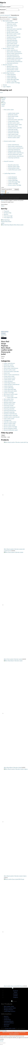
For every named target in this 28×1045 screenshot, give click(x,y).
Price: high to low (8, 217)
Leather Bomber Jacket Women (14, 61)
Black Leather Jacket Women (14, 52)
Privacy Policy (7, 1019)
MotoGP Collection (7, 65)
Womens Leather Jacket (10, 1008)
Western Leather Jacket (12, 47)
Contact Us (6, 1018)
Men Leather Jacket (7, 21)
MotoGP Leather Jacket (12, 68)
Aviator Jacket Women (12, 50)
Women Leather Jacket (8, 48)
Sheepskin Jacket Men (12, 42)
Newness (6, 214)
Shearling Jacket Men (12, 40)
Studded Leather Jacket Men (14, 37)
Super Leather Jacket (12, 43)
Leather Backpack (11, 74)
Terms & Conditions (9, 1023)
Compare (3, 333)
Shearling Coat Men (11, 39)
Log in (2, 12)
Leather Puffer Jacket (12, 397)
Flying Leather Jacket (12, 30)
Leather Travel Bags (12, 81)
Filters (2, 206)
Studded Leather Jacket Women (14, 58)
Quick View (3, 335)
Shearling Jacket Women (13, 55)
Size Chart (6, 1026)
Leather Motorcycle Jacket (13, 71)
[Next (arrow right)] (2, 1044)
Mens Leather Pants (11, 35)
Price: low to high (8, 216)
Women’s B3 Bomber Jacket (13, 60)
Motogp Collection (8, 1009)
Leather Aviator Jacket (12, 22)
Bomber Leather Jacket (12, 32)
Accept (1, 1041)
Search (15, 19)
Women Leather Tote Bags (13, 82)
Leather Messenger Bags (13, 79)
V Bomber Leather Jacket (13, 45)
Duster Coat (10, 27)
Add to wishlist (4, 331)
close (1, 5)
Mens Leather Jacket (9, 1006)
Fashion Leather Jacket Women (14, 53)
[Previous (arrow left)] (0, 1044)
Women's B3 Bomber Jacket (11, 430)
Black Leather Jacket (12, 25)
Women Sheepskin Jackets (10, 428)
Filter (3, 435)
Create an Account (12, 17)
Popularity (6, 211)
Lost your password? (5, 15)
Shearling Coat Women (12, 63)
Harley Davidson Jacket (12, 69)
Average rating (7, 212)
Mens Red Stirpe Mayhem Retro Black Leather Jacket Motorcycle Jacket (6, 347)
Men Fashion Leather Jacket (13, 34)
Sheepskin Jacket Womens (13, 56)
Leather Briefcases (11, 76)
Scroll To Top (3, 1031)
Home (2, 200)
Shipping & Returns (8, 1021)
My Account (6, 1024)
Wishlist (5, 85)
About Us (6, 1016)
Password (3, 9)
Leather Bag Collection (8, 73)
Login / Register (7, 86)
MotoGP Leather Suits (12, 66)
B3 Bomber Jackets (11, 24)
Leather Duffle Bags (11, 78)
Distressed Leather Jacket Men (14, 29)
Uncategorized (7, 420)
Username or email (5, 6)
